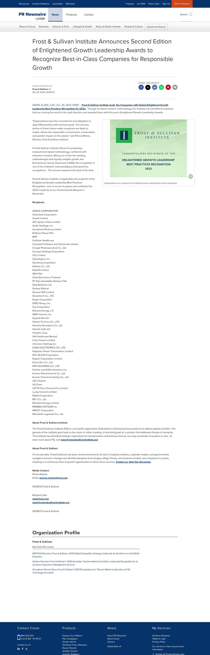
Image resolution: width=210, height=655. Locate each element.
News (55, 15)
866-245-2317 (27, 635)
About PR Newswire (116, 635)
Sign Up (166, 3)
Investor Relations (40, 3)
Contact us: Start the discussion (133, 462)
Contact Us (22, 645)
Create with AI (69, 641)
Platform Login (159, 638)
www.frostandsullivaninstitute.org (79, 440)
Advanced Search (156, 26)
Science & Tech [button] (61, 26)
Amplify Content (69, 651)
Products (71, 15)
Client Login (153, 3)
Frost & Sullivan (42, 542)
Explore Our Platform (72, 635)
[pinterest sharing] (168, 88)
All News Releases (161, 635)
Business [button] (44, 26)
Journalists (57, 3)
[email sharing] (175, 88)
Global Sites (113, 646)
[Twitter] (26, 648)
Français (130, 3)
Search (184, 14)
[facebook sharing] (141, 88)
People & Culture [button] (134, 26)
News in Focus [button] (27, 26)
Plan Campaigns (69, 638)
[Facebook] (22, 648)
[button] (148, 148)
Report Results (69, 648)
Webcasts (70, 3)
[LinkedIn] (19, 648)
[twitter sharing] (148, 88)
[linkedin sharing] (154, 88)
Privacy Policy (158, 641)
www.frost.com (40, 499)
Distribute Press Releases (74, 645)
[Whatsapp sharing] (161, 88)
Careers (111, 641)
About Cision (113, 638)
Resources (24, 3)
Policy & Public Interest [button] (108, 26)
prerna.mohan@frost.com (54, 478)
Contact (88, 15)
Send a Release (182, 3)
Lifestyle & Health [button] (82, 26)
